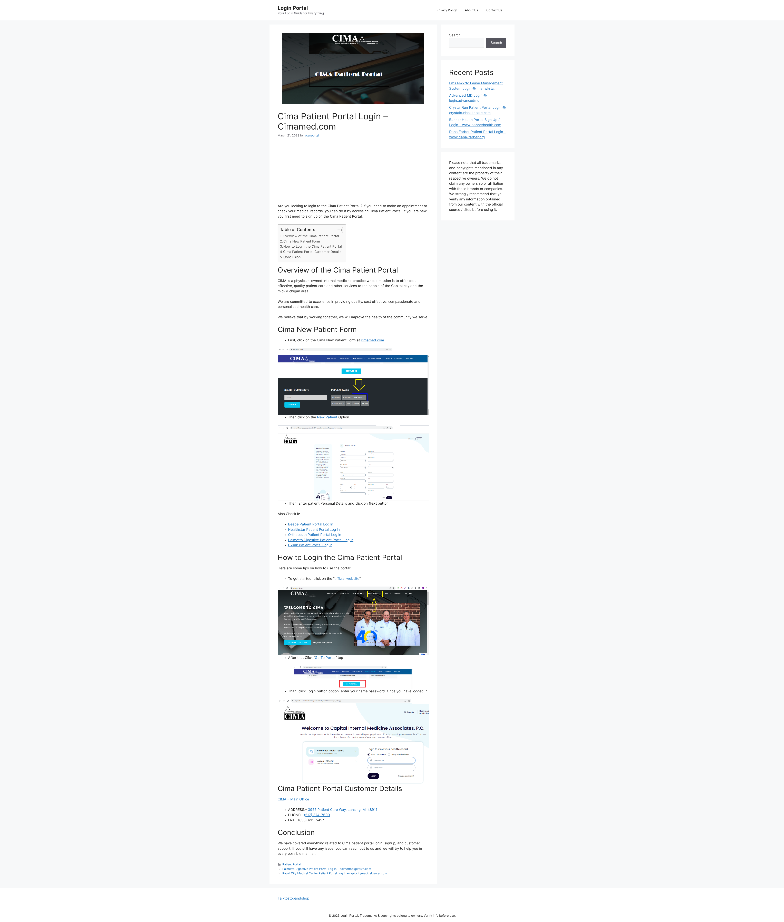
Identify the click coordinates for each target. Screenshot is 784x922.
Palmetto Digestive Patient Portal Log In (320, 540)
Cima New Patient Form (301, 241)
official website (346, 579)
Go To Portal (325, 658)
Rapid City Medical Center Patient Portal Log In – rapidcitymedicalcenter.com (334, 873)
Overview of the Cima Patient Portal (311, 236)
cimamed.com (372, 340)
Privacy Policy (447, 10)
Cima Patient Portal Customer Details (312, 252)
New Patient (327, 417)
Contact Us (494, 10)
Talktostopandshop (293, 898)
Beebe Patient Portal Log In (311, 524)
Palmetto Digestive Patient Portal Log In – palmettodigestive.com (326, 869)
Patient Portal (291, 864)
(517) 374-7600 (317, 815)
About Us (471, 10)
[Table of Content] (339, 230)
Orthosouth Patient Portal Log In (314, 535)
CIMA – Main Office (293, 799)
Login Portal (293, 8)
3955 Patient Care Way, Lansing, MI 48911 (342, 810)
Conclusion (292, 257)
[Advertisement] (353, 173)
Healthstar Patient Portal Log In (314, 529)
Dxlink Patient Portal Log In (310, 545)
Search (455, 35)
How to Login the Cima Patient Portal (312, 246)
